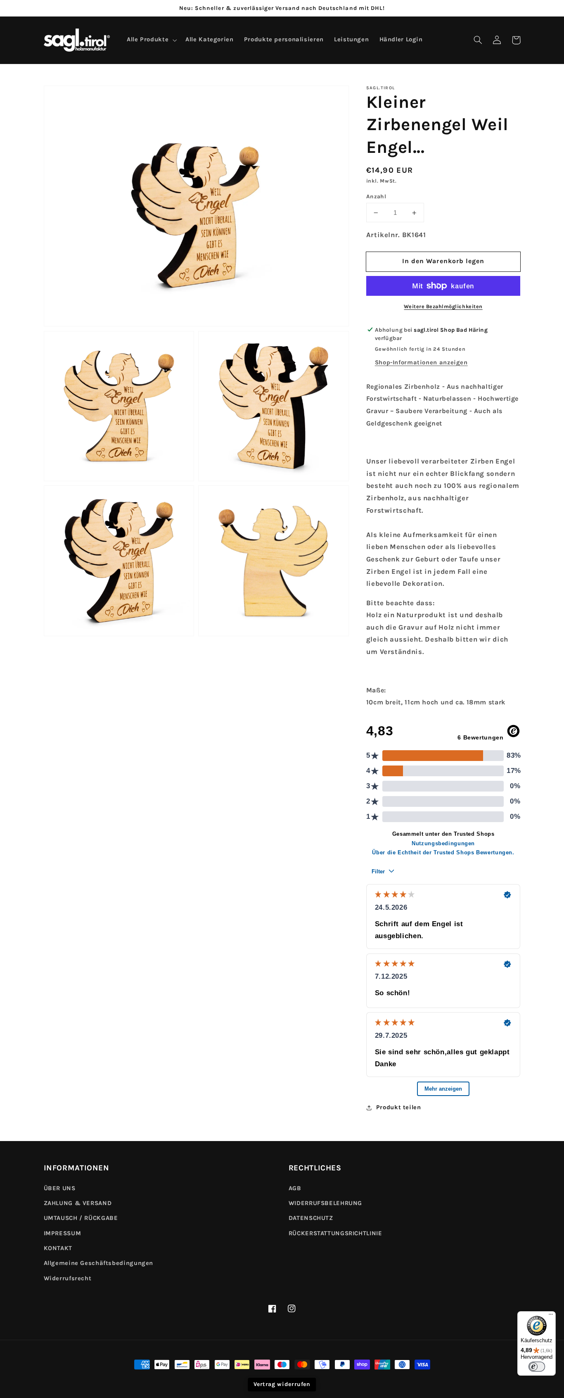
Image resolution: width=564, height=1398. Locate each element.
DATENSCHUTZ (311, 1218)
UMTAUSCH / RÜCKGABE (81, 1218)
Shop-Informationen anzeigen (421, 362)
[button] (478, 40)
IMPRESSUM (62, 1233)
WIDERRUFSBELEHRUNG (325, 1203)
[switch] (536, 1367)
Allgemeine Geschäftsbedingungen (99, 1263)
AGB (295, 1188)
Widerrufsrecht (68, 1278)
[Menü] (551, 1316)
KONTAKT (58, 1248)
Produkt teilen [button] (398, 1107)
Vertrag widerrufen (282, 1384)
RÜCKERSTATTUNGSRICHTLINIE (335, 1233)
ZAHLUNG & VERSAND (78, 1203)
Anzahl (376, 196)
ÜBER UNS (60, 1188)
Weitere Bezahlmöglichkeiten (443, 306)
